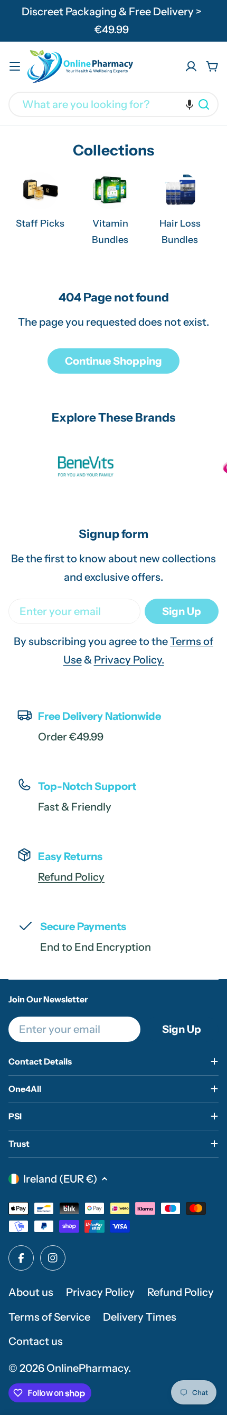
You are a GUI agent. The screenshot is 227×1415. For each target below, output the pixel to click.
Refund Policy (71, 877)
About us (30, 1292)
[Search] (203, 104)
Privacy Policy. (129, 659)
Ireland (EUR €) (60, 1179)
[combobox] (113, 104)
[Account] (191, 66)
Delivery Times (139, 1317)
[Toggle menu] (14, 66)
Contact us (35, 1341)
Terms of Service (49, 1317)
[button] (189, 104)
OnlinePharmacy (87, 1368)
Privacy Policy (100, 1292)
